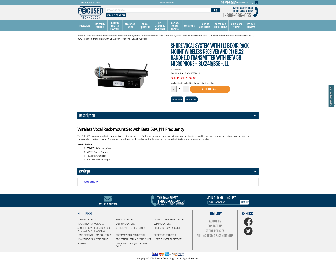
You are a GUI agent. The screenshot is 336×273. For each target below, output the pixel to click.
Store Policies (215, 231)
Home (80, 35)
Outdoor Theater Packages (114, 25)
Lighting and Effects (204, 26)
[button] (332, 96)
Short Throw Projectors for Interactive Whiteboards (93, 229)
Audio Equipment (145, 26)
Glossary (82, 243)
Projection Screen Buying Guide (133, 239)
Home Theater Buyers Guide (92, 239)
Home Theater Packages (90, 223)
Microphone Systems (129, 35)
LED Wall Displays (251, 26)
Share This (191, 99)
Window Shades (124, 219)
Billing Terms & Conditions (215, 236)
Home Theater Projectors (168, 239)
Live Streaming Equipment (160, 25)
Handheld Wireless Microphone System (161, 35)
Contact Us (215, 226)
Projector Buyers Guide (167, 228)
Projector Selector (165, 235)
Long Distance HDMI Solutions (94, 235)
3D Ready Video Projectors (130, 228)
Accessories (189, 25)
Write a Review (176, 69)
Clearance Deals (86, 219)
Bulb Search (117, 15)
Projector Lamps (130, 26)
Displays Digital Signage (175, 25)
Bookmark (177, 99)
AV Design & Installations (220, 26)
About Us (215, 221)
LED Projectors (162, 223)
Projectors (84, 25)
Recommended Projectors (130, 235)
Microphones (110, 35)
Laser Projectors (125, 223)
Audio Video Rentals (236, 26)
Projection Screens (99, 26)
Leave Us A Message (108, 204)
